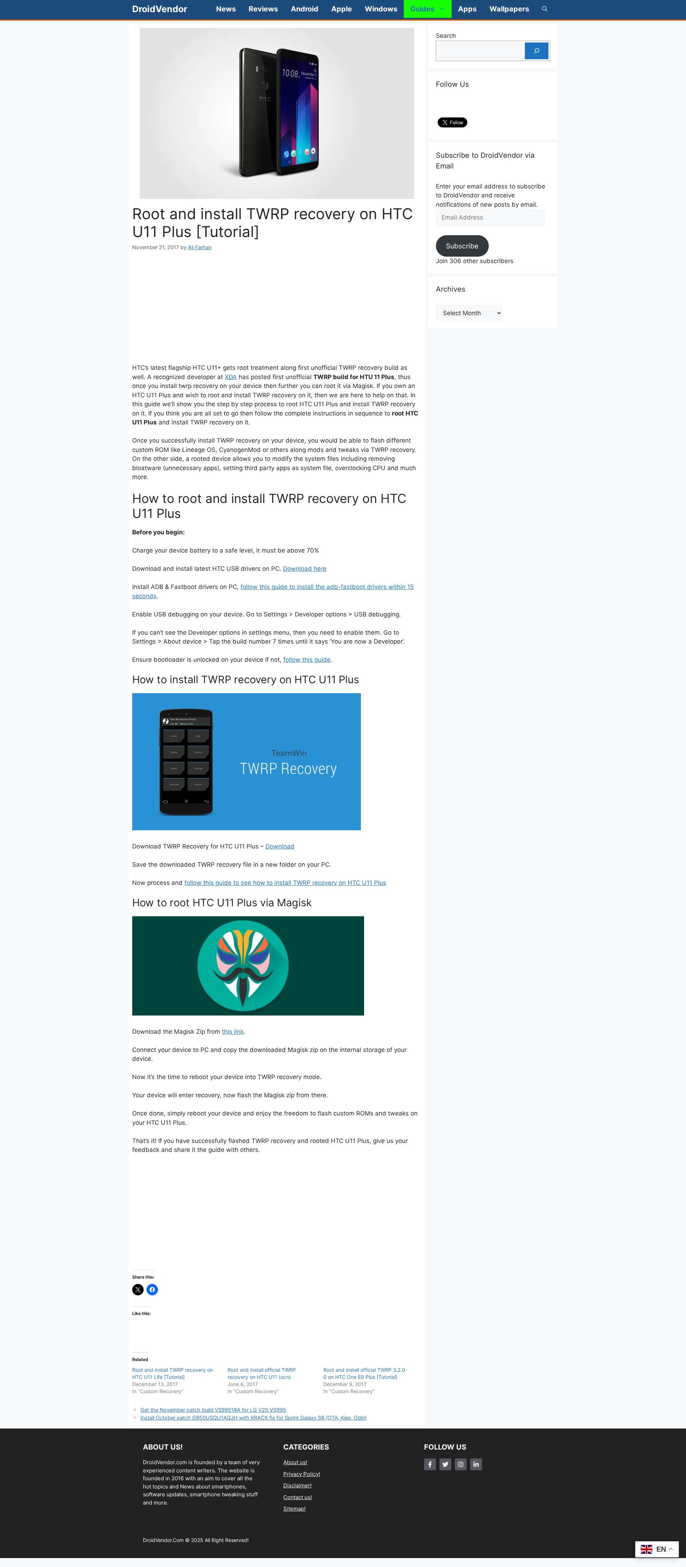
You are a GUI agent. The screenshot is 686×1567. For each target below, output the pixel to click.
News (226, 9)
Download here (305, 568)
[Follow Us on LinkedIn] (476, 1464)
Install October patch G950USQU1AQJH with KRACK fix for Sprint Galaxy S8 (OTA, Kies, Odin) (253, 1418)
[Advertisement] (277, 307)
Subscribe (462, 246)
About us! (295, 1462)
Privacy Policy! (301, 1474)
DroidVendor (159, 9)
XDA (231, 377)
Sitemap (293, 1508)
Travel (291, 1531)
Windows (381, 9)
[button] (545, 9)
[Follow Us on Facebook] (430, 1464)
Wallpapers (509, 9)
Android (304, 9)
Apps (467, 9)
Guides (422, 9)
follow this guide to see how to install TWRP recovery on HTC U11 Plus (285, 882)
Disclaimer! (297, 1485)
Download (279, 846)
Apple (341, 9)
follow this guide (306, 659)
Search (446, 35)
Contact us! (297, 1497)
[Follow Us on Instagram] (461, 1464)
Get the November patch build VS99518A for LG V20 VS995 (213, 1410)
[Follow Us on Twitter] (445, 1464)
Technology (298, 1520)
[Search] (536, 51)
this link (233, 1031)
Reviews (263, 9)
